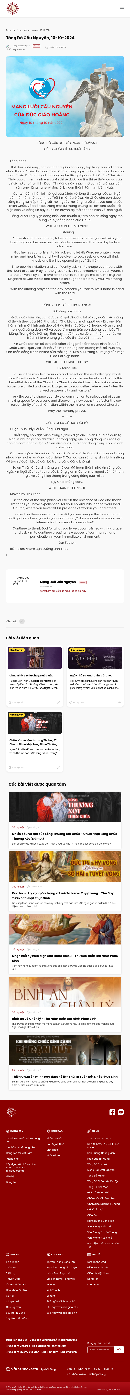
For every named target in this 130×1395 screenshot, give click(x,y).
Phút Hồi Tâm (54, 1155)
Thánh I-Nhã (54, 1138)
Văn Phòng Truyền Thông (102, 1232)
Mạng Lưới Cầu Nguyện (101, 1170)
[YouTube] (121, 1112)
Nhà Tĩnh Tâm (49, 1351)
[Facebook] (112, 1112)
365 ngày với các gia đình (62, 1313)
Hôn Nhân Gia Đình (17, 1290)
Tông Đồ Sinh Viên (97, 1187)
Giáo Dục (92, 1215)
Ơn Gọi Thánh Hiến (17, 1284)
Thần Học (11, 1267)
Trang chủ (10, 30)
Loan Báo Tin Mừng (98, 1158)
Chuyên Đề (12, 1301)
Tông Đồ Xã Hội (96, 1175)
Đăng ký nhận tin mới (98, 1343)
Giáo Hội (71, 1368)
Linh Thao (52, 1149)
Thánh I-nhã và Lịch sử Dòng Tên (23, 1140)
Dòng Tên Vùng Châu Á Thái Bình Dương (53, 1339)
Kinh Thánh (12, 1262)
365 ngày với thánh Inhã (61, 1301)
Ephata (51, 1295)
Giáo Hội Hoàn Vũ (97, 1267)
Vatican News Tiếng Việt (61, 1279)
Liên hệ (10, 1176)
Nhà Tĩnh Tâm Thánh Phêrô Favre (103, 1146)
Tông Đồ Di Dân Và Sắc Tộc (103, 1181)
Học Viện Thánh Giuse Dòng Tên (103, 1245)
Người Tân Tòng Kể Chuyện (62, 1267)
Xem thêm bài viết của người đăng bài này (63, 590)
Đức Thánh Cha (96, 1262)
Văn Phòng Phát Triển (99, 1226)
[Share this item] (59, 702)
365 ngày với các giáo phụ (62, 1307)
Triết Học (11, 1273)
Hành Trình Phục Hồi (58, 1273)
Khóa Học (93, 1284)
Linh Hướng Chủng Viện (101, 1153)
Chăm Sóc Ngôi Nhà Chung (103, 1204)
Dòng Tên (11, 1182)
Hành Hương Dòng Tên (100, 1221)
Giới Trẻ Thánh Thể (98, 1192)
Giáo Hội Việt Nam (98, 1273)
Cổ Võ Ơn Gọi (95, 1209)
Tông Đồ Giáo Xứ (97, 1164)
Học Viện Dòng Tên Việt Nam (49, 1345)
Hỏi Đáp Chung (97, 1374)
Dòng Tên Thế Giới (16, 1339)
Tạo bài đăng (48, 1369)
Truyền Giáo (13, 1279)
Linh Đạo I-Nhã (55, 1144)
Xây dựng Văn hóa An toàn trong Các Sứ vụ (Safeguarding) (21, 1167)
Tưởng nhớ (12, 1158)
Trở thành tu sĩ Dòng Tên (20, 1147)
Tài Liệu (96, 1368)
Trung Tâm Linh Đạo (99, 1138)
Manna (51, 1284)
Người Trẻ (108, 1368)
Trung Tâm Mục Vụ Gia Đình (22, 1351)
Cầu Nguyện (13, 1307)
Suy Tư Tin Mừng (15, 1313)
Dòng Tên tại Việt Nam (19, 1153)
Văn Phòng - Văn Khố (99, 1237)
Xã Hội (10, 1295)
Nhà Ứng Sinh (68, 1351)
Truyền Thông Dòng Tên (61, 1262)
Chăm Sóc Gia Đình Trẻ (101, 1198)
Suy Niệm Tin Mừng (17, 1318)
